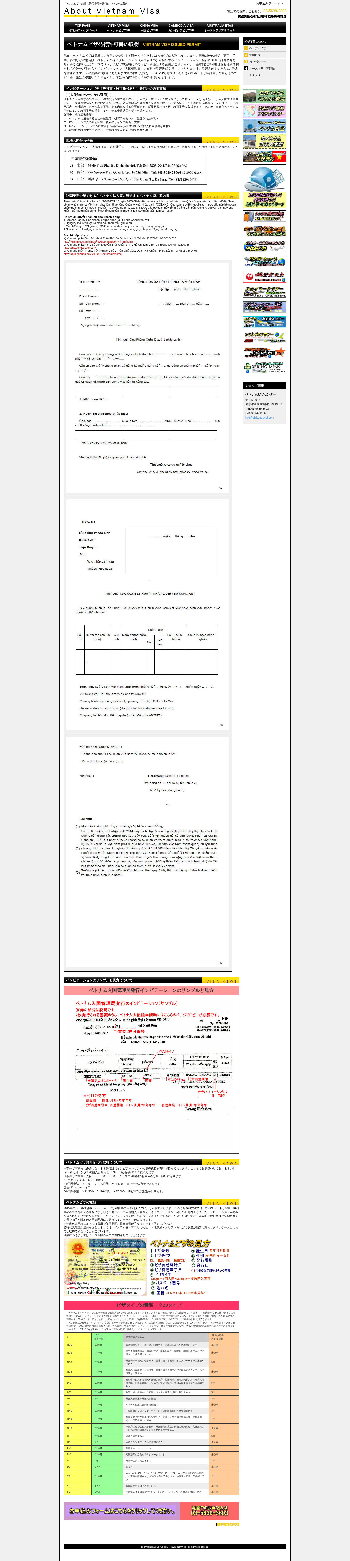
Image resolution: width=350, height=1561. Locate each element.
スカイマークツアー (264, 292)
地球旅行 (264, 186)
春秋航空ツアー (264, 367)
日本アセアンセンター (264, 111)
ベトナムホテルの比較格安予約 (264, 156)
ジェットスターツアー (264, 352)
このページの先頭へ (227, 1524)
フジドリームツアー (264, 307)
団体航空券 (264, 246)
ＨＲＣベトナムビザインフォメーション (128, 12)
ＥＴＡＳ (255, 75)
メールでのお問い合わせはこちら (262, 16)
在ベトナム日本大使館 (264, 141)
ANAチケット (264, 261)
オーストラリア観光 (262, 68)
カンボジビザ (257, 61)
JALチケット (264, 276)
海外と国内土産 (264, 231)
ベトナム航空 (264, 126)
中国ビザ (255, 54)
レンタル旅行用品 (264, 216)
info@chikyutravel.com (259, 417)
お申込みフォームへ (270, 3)
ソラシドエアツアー (264, 337)
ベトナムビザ (257, 48)
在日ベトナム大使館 (264, 96)
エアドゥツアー (264, 322)
